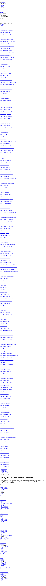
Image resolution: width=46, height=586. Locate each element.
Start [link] (1, 502)
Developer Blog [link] (3, 497)
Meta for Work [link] (3, 500)
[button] (23, 1)
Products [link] (2, 495)
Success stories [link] (3, 510)
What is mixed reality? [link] (4, 506)
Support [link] (1, 518)
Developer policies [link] (4, 514)
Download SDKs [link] (3, 499)
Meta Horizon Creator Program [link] (6, 503)
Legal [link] (1, 515)
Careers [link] (1, 493)
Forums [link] (1, 517)
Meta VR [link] (2, 489)
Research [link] (2, 494)
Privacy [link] (1, 516)
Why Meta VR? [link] (3, 505)
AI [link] (0, 490)
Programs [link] (2, 501)
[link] (2, 2)
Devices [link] (2, 509)
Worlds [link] (1, 491)
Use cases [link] (2, 511)
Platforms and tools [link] (4, 507)
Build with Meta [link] (3, 487)
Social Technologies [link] (4, 488)
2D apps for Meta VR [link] (4, 508)
